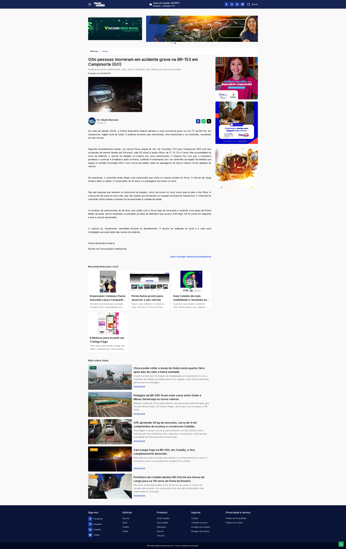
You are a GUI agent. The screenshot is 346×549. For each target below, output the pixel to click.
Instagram (98, 524)
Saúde (125, 531)
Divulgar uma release (200, 527)
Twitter (97, 535)
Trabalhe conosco (199, 522)
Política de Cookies (234, 522)
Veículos (160, 535)
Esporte (125, 518)
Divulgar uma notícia (200, 531)
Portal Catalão (163, 518)
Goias (105, 51)
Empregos (161, 527)
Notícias (94, 51)
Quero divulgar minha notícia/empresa (190, 256)
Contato (194, 518)
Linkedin (97, 529)
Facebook (98, 519)
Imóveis (160, 531)
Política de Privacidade (236, 518)
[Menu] (89, 4)
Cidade (125, 527)
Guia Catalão (162, 522)
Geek (124, 522)
